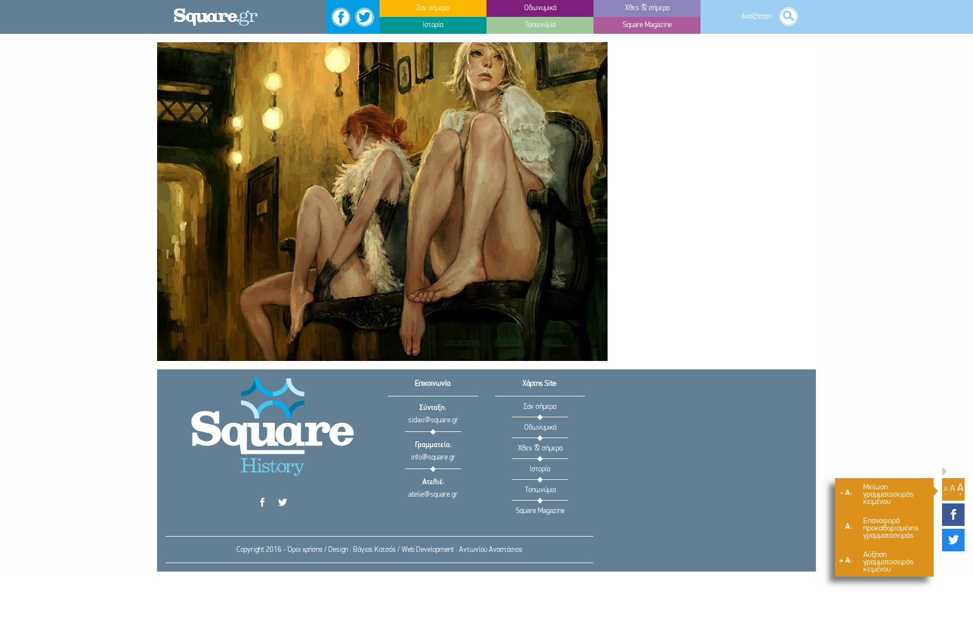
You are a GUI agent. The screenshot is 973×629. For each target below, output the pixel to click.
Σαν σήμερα (540, 407)
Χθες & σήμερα (540, 448)
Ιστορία (540, 469)
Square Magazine (540, 511)
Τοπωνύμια (540, 490)
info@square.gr (433, 457)
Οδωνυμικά (540, 427)
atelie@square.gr (433, 494)
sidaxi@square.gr (433, 420)
